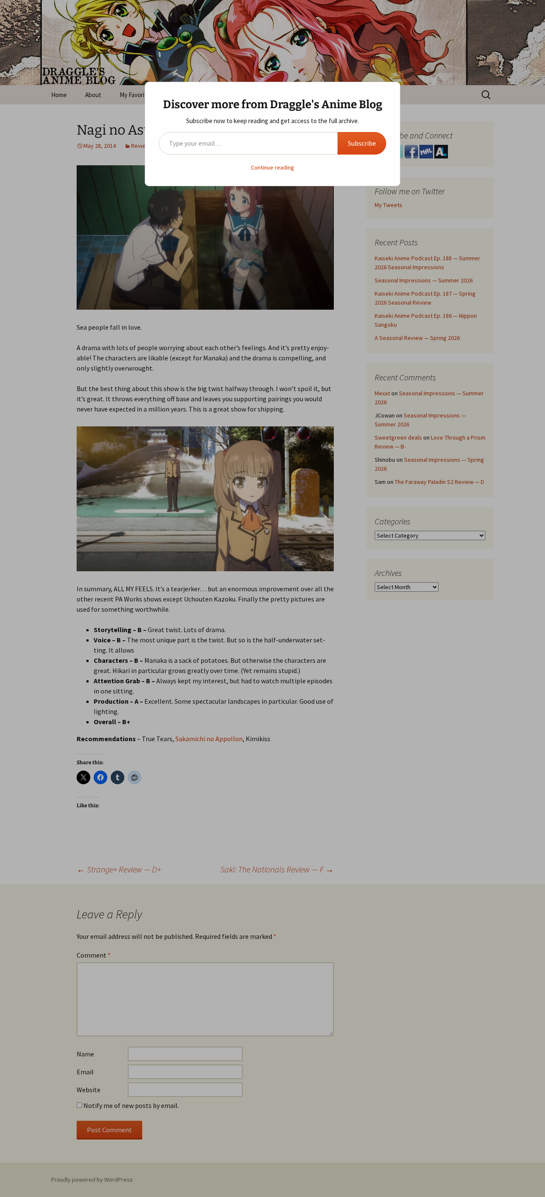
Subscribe (362, 143)
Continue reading (272, 167)
